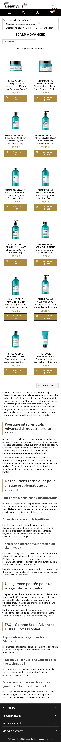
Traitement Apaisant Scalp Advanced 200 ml (45, 356)
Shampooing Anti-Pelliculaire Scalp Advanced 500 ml (45, 138)
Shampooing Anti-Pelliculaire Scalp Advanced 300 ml (16, 138)
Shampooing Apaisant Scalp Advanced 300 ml (16, 356)
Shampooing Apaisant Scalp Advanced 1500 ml (15, 302)
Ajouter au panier (14, 98)
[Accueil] (5, 19)
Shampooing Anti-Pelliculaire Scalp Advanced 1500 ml (16, 193)
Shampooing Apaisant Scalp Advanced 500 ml (45, 302)
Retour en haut (47, 385)
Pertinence (19, 42)
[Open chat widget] (55, 6)
